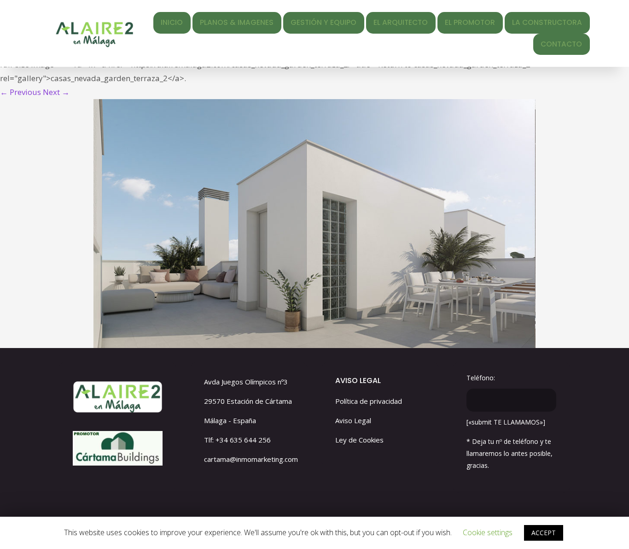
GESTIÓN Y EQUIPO (323, 22)
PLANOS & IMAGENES (237, 22)
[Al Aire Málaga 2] (94, 33)
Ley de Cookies (359, 439)
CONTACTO (561, 44)
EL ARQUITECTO (400, 22)
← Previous (20, 92)
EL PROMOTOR (470, 22)
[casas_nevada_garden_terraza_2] (314, 223)
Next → (56, 92)
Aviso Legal (353, 420)
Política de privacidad (368, 401)
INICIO (172, 22)
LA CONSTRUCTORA (547, 22)
